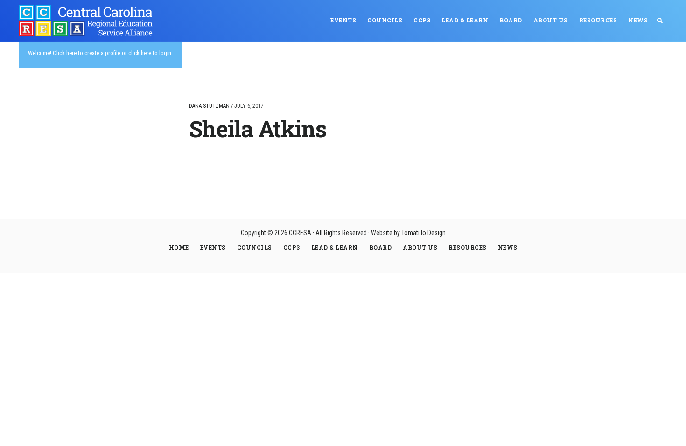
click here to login (149, 52)
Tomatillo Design (423, 233)
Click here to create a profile (86, 52)
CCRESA (89, 20)
